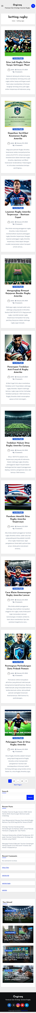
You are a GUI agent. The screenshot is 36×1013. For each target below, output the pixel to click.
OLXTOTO (24, 1010)
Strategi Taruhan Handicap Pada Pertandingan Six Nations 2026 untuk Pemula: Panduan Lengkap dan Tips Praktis (18, 828)
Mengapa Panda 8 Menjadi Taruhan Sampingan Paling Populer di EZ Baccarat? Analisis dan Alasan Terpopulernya (18, 845)
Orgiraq (17, 5)
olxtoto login (6, 883)
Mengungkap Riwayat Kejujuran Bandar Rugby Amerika (18, 293)
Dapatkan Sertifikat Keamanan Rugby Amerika (18, 136)
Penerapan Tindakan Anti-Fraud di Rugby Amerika (18, 369)
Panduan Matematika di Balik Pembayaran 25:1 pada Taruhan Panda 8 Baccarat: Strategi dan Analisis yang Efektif (18, 837)
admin (12, 69)
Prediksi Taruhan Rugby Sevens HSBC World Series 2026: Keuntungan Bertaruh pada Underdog (17, 814)
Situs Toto (5, 867)
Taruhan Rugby (18, 58)
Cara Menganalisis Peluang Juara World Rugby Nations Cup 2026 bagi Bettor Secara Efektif (17, 938)
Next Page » (18, 785)
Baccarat (9, 950)
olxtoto (4, 890)
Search (5, 791)
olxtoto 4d (5, 875)
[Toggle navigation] (2, 6)
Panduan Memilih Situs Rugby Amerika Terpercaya (18, 519)
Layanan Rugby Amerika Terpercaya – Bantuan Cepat (18, 214)
